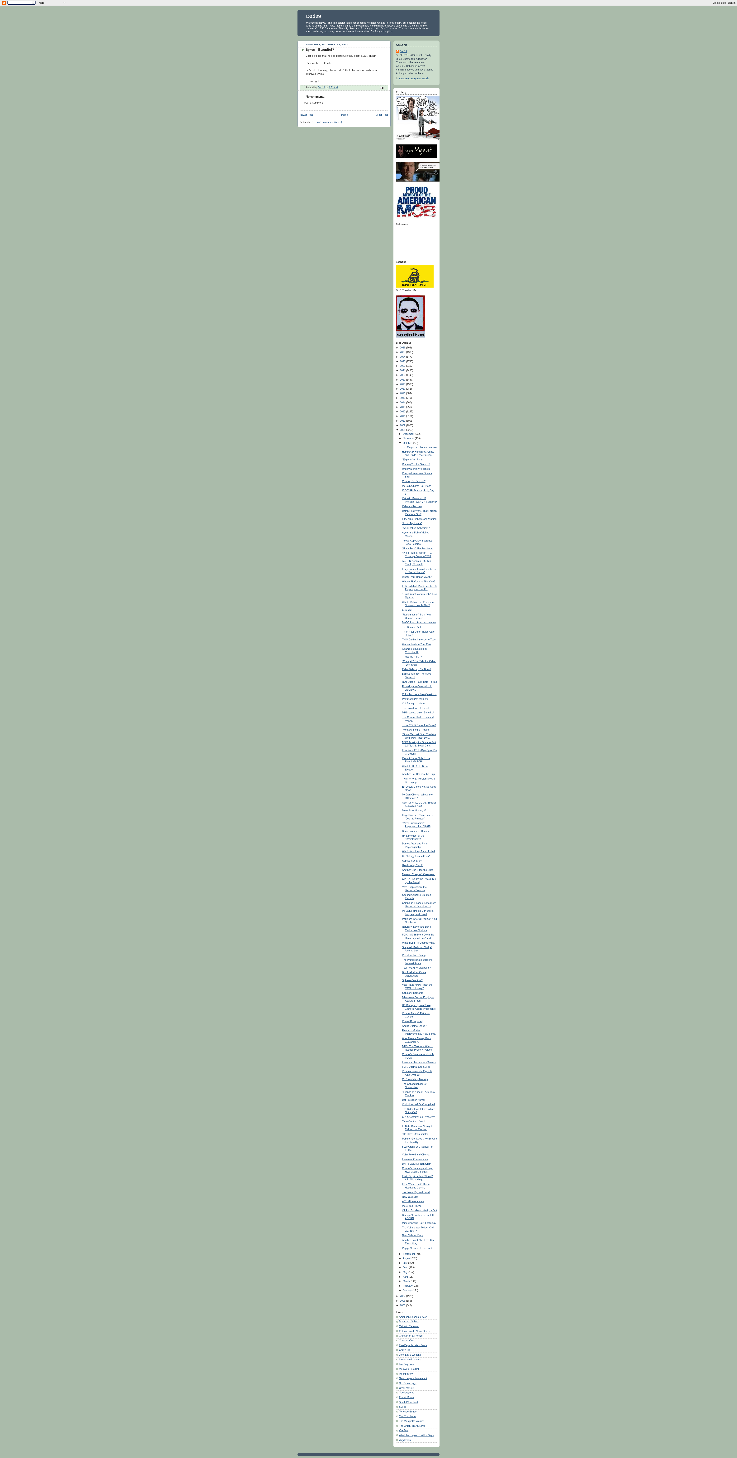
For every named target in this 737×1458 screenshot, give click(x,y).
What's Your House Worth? (417, 577)
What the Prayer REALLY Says (416, 1435)
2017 (403, 388)
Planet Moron (406, 1397)
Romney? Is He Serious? (416, 464)
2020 (403, 375)
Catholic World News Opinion (415, 1331)
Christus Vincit (407, 1340)
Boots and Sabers (409, 1321)
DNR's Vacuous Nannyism (416, 1164)
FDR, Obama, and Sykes (416, 1067)
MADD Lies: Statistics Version (419, 622)
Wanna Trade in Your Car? (416, 644)
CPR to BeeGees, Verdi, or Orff (419, 1210)
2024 (403, 357)
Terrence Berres (408, 1411)
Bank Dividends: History (415, 831)
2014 (403, 402)
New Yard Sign (410, 1197)
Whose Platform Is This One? (418, 581)
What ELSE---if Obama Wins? (418, 942)
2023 (403, 361)
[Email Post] (381, 87)
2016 (403, 393)
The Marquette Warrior (411, 1421)
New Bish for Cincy (412, 1235)
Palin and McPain (412, 506)
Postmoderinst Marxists (415, 699)
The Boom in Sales (412, 627)
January (407, 1290)
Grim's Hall (405, 1350)
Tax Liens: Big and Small (416, 1192)
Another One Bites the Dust (417, 870)
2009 (403, 425)
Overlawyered (406, 1392)
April (406, 1277)
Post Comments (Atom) (329, 122)
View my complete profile (414, 78)
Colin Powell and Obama (415, 1154)
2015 (403, 398)
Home (344, 115)
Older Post (382, 115)
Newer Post (306, 115)
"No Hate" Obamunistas (415, 1134)
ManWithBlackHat (409, 1369)
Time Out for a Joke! (413, 1121)
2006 (403, 1301)
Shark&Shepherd (408, 1402)
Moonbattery (406, 1374)
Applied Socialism (412, 860)
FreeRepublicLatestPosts (413, 1345)
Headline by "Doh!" (412, 865)
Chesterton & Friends (411, 1335)
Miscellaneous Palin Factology (419, 1223)
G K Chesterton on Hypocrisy (418, 1117)
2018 (403, 384)
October (407, 443)
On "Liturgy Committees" (416, 856)
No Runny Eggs (407, 1383)
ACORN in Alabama (413, 1201)
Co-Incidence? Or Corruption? (418, 1104)
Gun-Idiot (407, 610)
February (408, 1286)
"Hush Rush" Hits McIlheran (417, 548)
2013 (403, 407)
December (409, 434)
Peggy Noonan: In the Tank (417, 1248)
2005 (403, 1305)
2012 (403, 411)
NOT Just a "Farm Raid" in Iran (419, 682)
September (409, 1254)
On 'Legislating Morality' (415, 1079)
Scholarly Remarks (412, 993)
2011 (403, 416)
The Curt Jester (407, 1416)
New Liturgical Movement (413, 1378)
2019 (403, 379)
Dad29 (313, 16)
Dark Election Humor (413, 1100)
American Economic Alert (413, 1317)
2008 (403, 430)
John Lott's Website (410, 1355)
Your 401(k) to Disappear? (416, 967)
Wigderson (405, 1440)
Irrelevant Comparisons (415, 1159)
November (409, 438)
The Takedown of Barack (416, 708)
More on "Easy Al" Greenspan (418, 874)
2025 (403, 352)
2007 (403, 1296)
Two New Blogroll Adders (416, 729)
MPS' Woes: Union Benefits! (418, 712)
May (405, 1272)
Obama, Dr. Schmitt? (414, 481)
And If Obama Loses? (414, 1026)
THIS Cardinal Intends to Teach (419, 639)
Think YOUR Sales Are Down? (419, 725)
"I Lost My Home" (412, 523)
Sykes (402, 1407)
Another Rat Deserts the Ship (418, 774)
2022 (403, 366)
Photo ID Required (412, 1021)
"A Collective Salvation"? (416, 528)
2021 (403, 370)
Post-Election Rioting (414, 955)
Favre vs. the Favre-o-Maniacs (419, 1062)
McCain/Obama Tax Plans (416, 486)
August (407, 1258)
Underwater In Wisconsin (416, 469)
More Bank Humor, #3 (414, 810)
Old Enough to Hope (413, 703)
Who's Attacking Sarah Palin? (418, 851)
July (405, 1263)
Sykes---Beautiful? (412, 980)
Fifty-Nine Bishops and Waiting (419, 519)
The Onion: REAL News (412, 1426)
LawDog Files (406, 1364)
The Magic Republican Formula (419, 447)
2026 (403, 347)
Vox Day (403, 1430)
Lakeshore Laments (410, 1359)
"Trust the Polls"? (412, 656)
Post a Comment (313, 102)
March (407, 1281)
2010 (403, 421)
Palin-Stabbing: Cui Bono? (416, 669)
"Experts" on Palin (412, 459)
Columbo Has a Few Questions (419, 694)
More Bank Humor (412, 1206)
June (406, 1267)
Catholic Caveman (409, 1326)
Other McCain (406, 1388)
